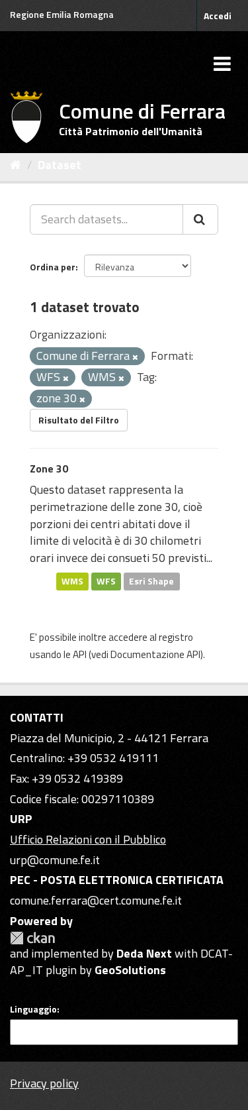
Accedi (217, 16)
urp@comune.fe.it (55, 860)
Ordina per (52, 267)
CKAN (32, 938)
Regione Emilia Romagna (62, 14)
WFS (106, 581)
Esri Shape (151, 581)
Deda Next (144, 953)
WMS (72, 581)
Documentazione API (155, 654)
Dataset (59, 165)
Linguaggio (33, 1009)
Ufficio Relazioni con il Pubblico (88, 839)
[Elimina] (135, 357)
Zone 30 (49, 468)
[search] (200, 219)
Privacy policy (44, 1083)
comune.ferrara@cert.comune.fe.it (96, 900)
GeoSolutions (130, 970)
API (80, 654)
